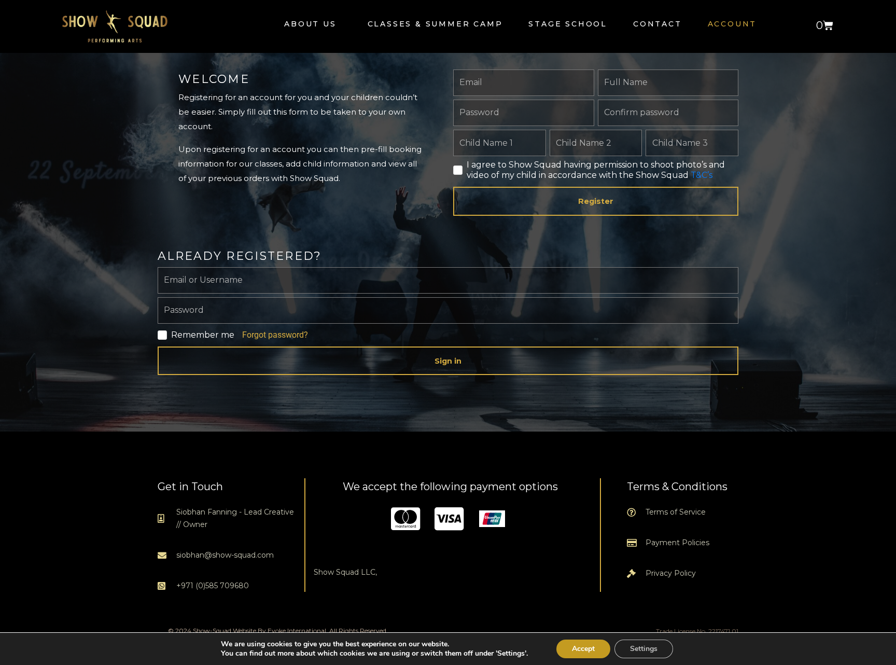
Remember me (202, 335)
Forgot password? (275, 335)
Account (732, 24)
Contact (657, 24)
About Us (310, 24)
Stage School (567, 24)
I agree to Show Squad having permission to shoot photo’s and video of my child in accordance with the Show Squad (596, 170)
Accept (583, 649)
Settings (643, 649)
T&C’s (701, 175)
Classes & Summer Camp (435, 24)
